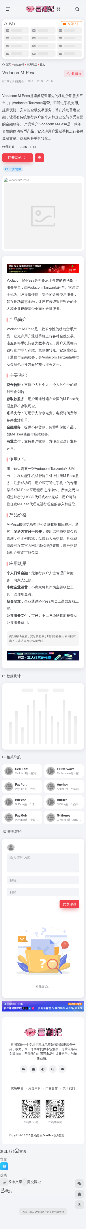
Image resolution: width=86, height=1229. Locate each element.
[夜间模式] (79, 1204)
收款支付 (18, 64)
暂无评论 (14, 831)
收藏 (76, 73)
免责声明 (34, 1088)
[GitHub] (53, 1069)
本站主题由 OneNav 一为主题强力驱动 (43, 1211)
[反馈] (39, 157)
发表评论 (69, 903)
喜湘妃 (35, 1135)
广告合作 (51, 1088)
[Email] (62, 1069)
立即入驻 (74, 23)
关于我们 (69, 1088)
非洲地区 (32, 64)
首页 (8, 64)
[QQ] (33, 1069)
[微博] (43, 1069)
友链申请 (17, 1088)
